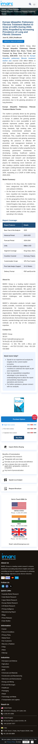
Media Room (6, 638)
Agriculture (5, 664)
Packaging (5, 690)
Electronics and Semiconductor (11, 679)
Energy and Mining (8, 682)
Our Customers (7, 641)
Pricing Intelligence (8, 609)
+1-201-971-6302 (8, 713)
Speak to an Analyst (15, 480)
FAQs (4, 647)
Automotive (5, 667)
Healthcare (5, 688)
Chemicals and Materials (9, 673)
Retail (4, 694)
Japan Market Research (9, 600)
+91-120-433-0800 (9, 733)
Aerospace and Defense (9, 661)
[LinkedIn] (3, 586)
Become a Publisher (8, 644)
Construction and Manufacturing (12, 676)
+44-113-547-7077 (9, 723)
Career (4, 629)
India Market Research (9, 597)
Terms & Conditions (8, 632)
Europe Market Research (10, 603)
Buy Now (19, 437)
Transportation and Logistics (11, 699)
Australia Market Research (10, 594)
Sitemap (4, 653)
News (4, 650)
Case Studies (6, 621)
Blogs (4, 615)
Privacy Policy (11, 742)
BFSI (3, 670)
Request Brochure (14, 488)
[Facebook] (6, 586)
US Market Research (8, 606)
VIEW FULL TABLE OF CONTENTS (13, 41)
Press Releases (7, 618)
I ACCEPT (25, 742)
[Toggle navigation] (34, 4)
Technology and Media (9, 696)
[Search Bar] (30, 4)
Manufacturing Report (9, 612)
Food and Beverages (8, 684)
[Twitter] (10, 586)
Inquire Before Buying (16, 447)
